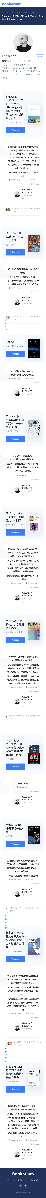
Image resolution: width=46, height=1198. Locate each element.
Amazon (15, 130)
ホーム (4, 12)
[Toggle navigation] (41, 3)
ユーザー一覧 (13, 12)
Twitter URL (35, 184)
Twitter (40, 56)
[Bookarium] (11, 3)
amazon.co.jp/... (16, 180)
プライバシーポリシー (16, 1180)
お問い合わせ (33, 1180)
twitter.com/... (32, 180)
